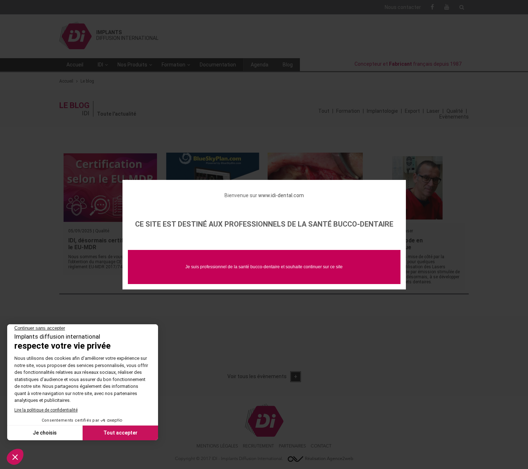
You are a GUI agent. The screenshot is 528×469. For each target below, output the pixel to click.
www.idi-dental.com (281, 195)
